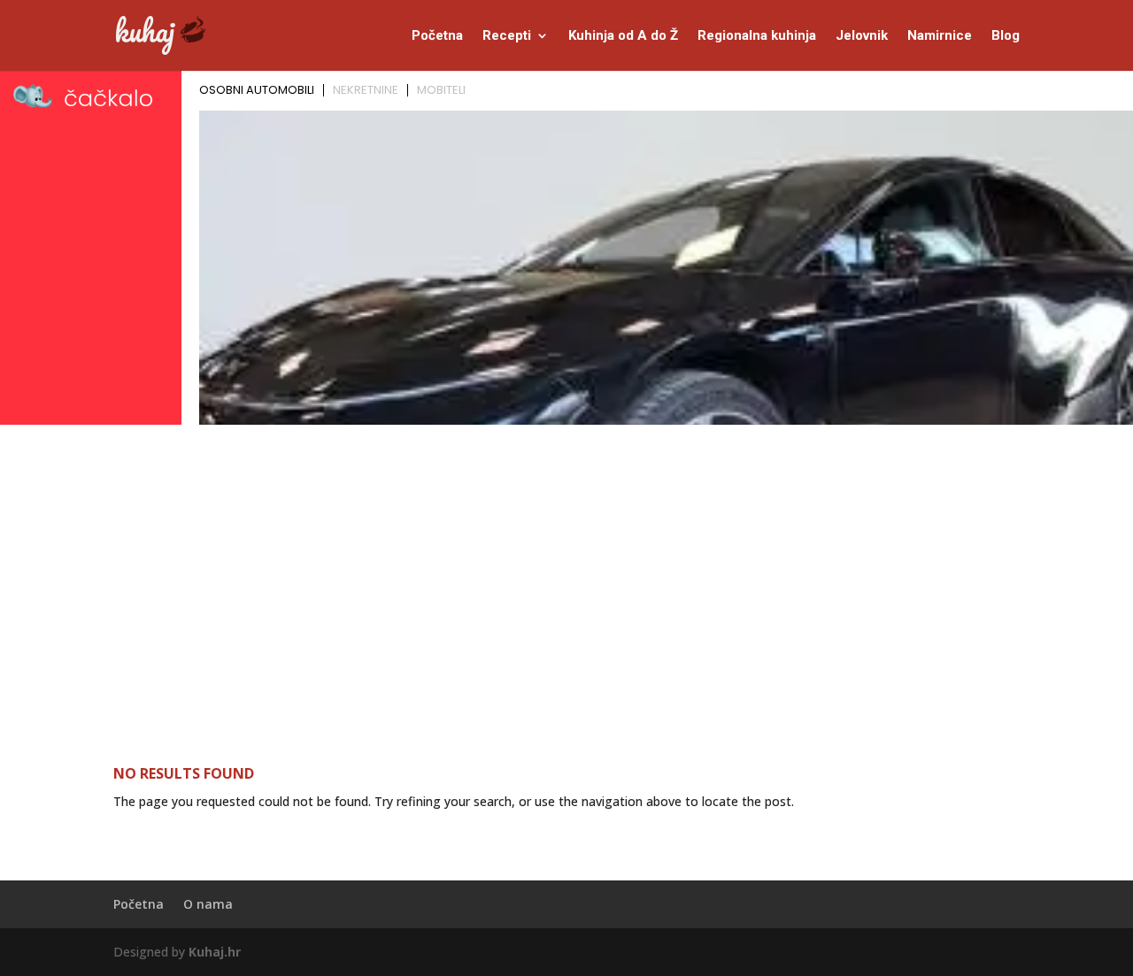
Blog (1005, 36)
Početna (437, 36)
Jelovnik (862, 36)
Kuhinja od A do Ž (623, 36)
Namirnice (939, 36)
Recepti (506, 36)
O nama (208, 903)
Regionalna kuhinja (757, 36)
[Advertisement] (566, 564)
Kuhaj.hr (215, 951)
